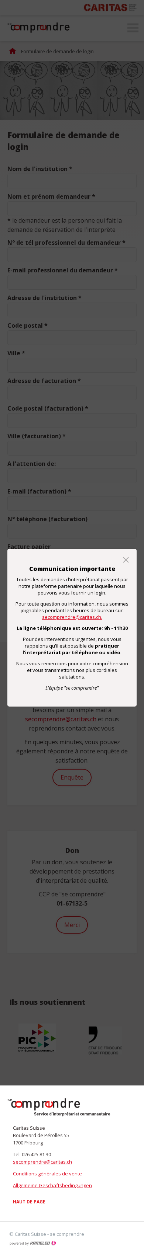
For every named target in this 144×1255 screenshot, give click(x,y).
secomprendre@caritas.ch (42, 1161)
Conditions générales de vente (47, 1173)
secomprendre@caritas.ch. (72, 617)
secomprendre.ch (59, 1108)
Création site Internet (32, 1243)
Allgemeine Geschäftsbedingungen (52, 1185)
